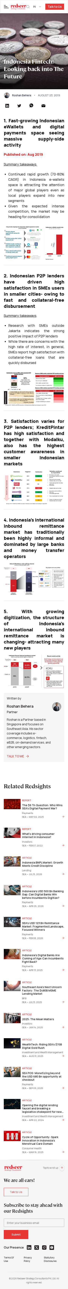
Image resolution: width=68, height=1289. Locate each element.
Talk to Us (55, 7)
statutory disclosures (50, 1259)
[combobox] (37, 6)
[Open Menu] (6, 7)
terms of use (9, 1259)
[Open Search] (27, 6)
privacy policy (28, 1259)
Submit (16, 1234)
